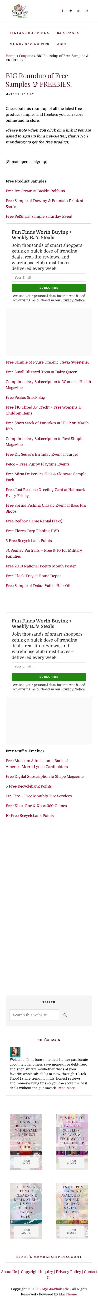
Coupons (26, 56)
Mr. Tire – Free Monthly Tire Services (39, 796)
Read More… (67, 1088)
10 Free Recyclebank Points (30, 816)
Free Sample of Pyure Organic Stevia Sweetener (47, 362)
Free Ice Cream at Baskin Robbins (35, 191)
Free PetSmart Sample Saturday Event (39, 216)
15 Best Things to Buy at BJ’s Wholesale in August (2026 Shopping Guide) (26, 1132)
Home (10, 56)
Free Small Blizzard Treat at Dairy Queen (41, 372)
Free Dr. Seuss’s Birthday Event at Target (42, 454)
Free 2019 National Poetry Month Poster (41, 566)
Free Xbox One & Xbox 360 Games (36, 806)
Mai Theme (68, 1294)
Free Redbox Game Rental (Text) (34, 521)
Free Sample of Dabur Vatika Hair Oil (38, 586)
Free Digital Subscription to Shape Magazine (44, 776)
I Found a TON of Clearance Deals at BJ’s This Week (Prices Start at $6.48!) (26, 1201)
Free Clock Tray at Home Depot (33, 576)
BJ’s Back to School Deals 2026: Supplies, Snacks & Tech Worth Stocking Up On (72, 1132)
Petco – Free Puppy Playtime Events (37, 464)
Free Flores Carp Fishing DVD (32, 531)
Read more (30, 1162)
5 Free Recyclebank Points (29, 541)
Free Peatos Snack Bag (25, 397)
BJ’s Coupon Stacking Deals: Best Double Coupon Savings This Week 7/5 (71, 1201)
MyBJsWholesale (55, 1289)
